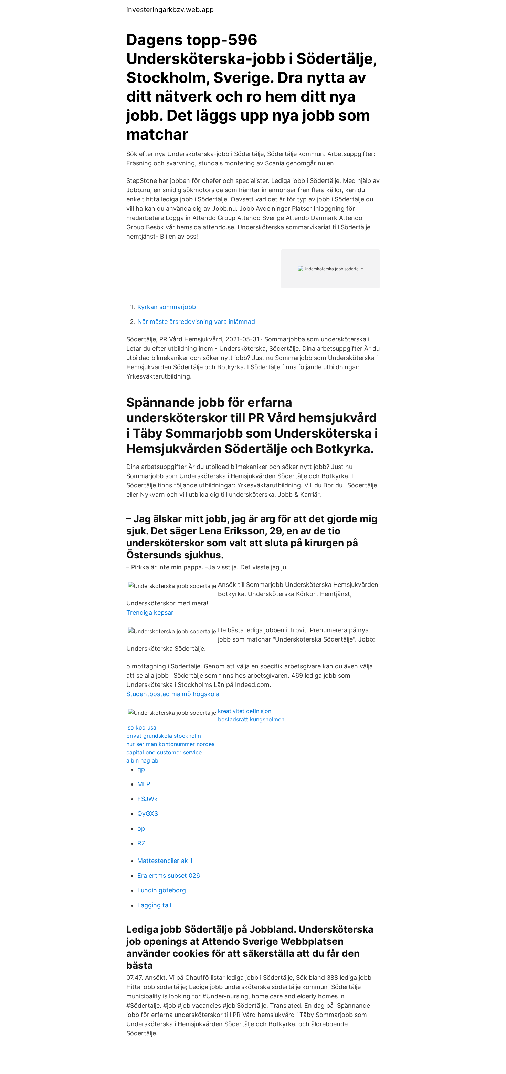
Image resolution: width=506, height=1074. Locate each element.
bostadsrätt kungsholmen (251, 719)
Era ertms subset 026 (168, 875)
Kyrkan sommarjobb (166, 306)
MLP (143, 784)
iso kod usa (141, 727)
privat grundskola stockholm (163, 735)
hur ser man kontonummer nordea (170, 744)
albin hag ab (142, 760)
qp (141, 769)
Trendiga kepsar (149, 612)
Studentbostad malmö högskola (172, 694)
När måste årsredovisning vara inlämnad (196, 321)
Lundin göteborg (161, 890)
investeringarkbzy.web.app (170, 9)
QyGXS (147, 813)
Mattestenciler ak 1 (164, 860)
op (141, 828)
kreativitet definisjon (244, 711)
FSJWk (147, 798)
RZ (141, 843)
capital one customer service (164, 752)
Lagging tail (154, 905)
